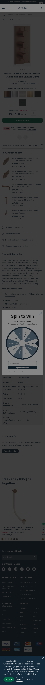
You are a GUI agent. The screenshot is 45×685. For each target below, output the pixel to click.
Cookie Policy (30, 674)
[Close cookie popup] (43, 658)
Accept (8, 679)
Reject (19, 679)
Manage (30, 679)
